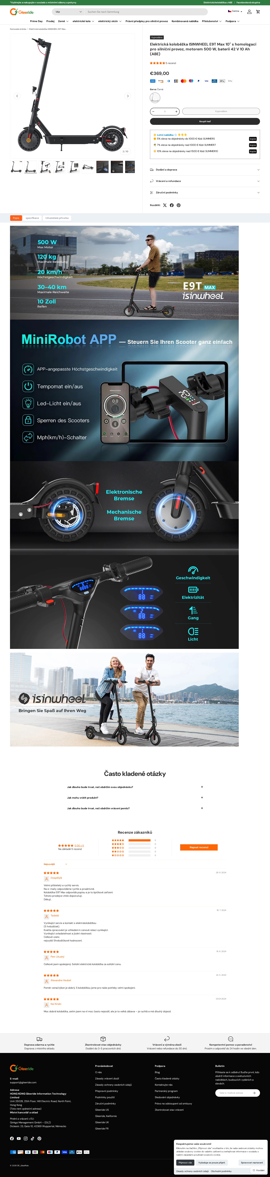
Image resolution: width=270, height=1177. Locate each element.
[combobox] (130, 11)
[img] (51, 873)
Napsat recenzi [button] (199, 847)
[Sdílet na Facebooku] (171, 205)
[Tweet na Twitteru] (164, 205)
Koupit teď (205, 121)
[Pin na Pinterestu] (178, 205)
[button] (235, 11)
